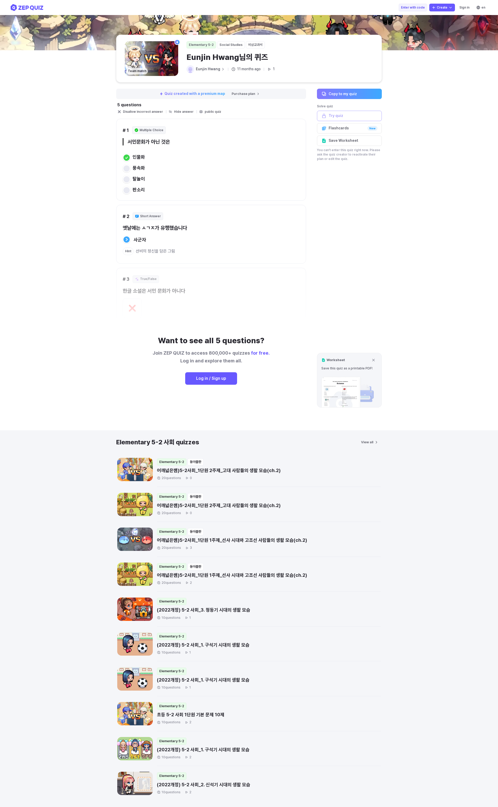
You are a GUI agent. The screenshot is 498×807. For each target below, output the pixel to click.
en (483, 7)
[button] (349, 380)
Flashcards (352, 128)
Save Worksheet (343, 140)
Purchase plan (243, 94)
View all (367, 442)
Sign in (464, 7)
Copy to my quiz (343, 94)
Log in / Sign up (211, 378)
